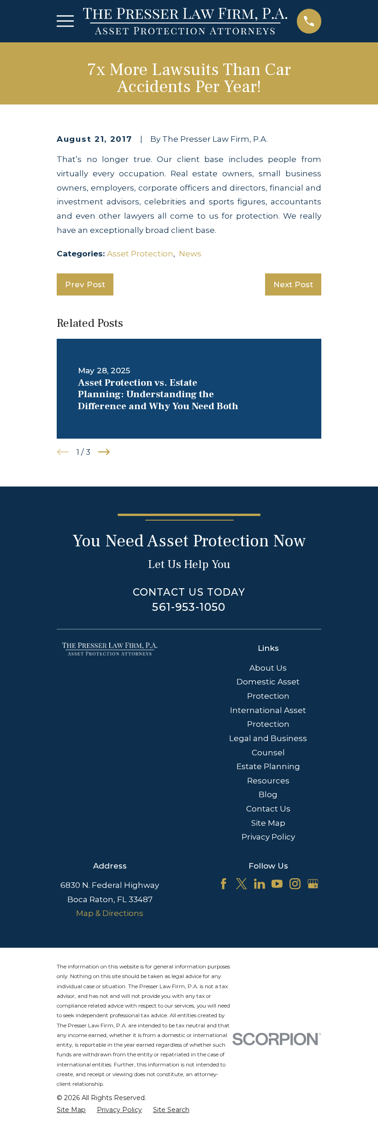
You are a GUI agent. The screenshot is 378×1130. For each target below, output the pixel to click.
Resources (268, 780)
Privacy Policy (268, 836)
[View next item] (104, 452)
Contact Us (268, 808)
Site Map (268, 823)
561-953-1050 (188, 607)
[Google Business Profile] (313, 883)
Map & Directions (109, 913)
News (190, 253)
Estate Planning (268, 766)
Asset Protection (140, 253)
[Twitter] (241, 883)
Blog (268, 794)
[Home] (185, 21)
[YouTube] (277, 883)
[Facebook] (223, 883)
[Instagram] (295, 883)
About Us (268, 667)
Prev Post (85, 284)
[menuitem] (71, 1110)
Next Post (293, 284)
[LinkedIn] (259, 883)
